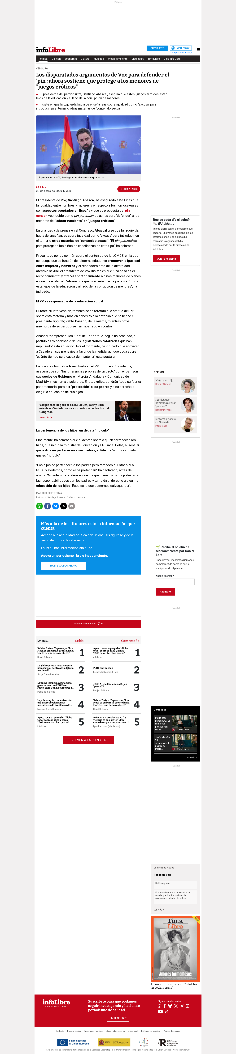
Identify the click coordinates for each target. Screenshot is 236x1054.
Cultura (85, 58)
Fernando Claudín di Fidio (105, 672)
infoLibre (41, 726)
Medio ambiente (117, 58)
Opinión (56, 58)
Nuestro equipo (74, 1031)
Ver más (158, 910)
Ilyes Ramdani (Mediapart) (106, 726)
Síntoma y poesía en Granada (165, 420)
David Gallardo (44, 657)
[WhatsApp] (159, 1006)
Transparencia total (180, 52)
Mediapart (137, 58)
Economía (71, 58)
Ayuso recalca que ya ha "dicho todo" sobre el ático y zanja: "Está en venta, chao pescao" (54, 720)
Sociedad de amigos (115, 1031)
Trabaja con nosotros (93, 1031)
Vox (71, 497)
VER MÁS (191, 757)
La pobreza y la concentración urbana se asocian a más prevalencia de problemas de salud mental (54, 704)
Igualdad (98, 58)
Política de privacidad (150, 1031)
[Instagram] (187, 1006)
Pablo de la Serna (46, 691)
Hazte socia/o (118, 1018)
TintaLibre (154, 58)
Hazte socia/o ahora (63, 565)
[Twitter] (176, 1006)
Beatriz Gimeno (163, 384)
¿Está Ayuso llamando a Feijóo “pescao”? (110, 685)
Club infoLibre (172, 58)
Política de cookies (172, 1031)
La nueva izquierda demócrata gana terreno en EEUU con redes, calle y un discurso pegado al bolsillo (56, 687)
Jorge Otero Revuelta (48, 674)
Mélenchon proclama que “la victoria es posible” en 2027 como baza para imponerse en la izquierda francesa (111, 721)
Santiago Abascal (56, 497)
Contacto (60, 1031)
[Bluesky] (170, 1006)
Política (43, 58)
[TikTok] (167, 1012)
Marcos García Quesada (49, 709)
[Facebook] (164, 1006)
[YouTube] (160, 1012)
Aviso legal (133, 1031)
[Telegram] (182, 1006)
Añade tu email (165, 575)
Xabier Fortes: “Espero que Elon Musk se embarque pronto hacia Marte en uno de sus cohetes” (55, 651)
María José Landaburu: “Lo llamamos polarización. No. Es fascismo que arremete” (162, 724)
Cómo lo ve (160, 709)
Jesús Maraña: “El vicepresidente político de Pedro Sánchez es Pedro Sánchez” (162, 743)
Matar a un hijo (164, 380)
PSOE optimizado (103, 668)
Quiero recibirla (166, 258)
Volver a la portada (88, 740)
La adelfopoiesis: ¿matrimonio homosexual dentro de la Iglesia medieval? (55, 668)
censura (81, 497)
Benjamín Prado (101, 690)
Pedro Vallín (161, 426)
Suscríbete (157, 48)
